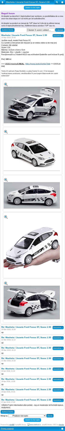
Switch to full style (32, 7)
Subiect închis (7, 30)
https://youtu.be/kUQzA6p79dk (37, 64)
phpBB (11, 424)
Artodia (61, 424)
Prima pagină (7, 428)
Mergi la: (4, 416)
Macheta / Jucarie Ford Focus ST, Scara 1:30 (28, 2)
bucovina (58, 36)
